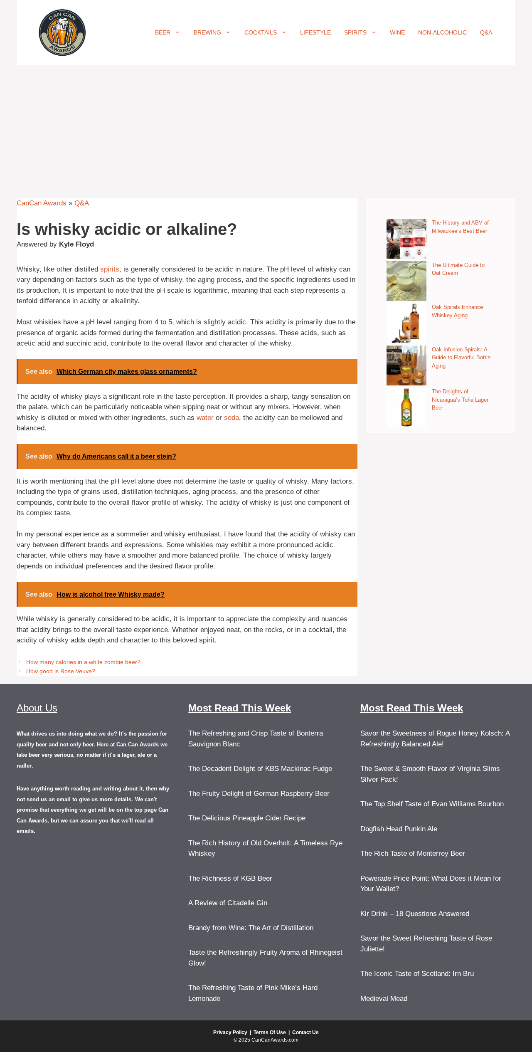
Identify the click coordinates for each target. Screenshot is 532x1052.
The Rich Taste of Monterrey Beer (412, 853)
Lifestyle (315, 32)
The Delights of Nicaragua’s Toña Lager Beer (460, 399)
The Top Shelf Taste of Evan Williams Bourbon (432, 804)
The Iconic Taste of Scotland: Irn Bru (417, 974)
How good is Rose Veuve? (60, 671)
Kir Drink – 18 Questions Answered (414, 914)
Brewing (207, 32)
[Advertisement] (266, 127)
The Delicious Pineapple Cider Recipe (246, 818)
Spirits (355, 32)
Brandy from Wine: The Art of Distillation (250, 928)
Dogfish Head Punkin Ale (398, 829)
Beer (162, 32)
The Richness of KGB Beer (230, 878)
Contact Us (305, 1032)
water (205, 418)
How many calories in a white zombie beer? (83, 662)
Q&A (486, 32)
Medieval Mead (383, 999)
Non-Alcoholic (442, 32)
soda (231, 418)
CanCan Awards (41, 203)
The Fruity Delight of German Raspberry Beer (259, 794)
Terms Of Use (270, 1032)
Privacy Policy (230, 1032)
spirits (109, 269)
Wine (397, 32)
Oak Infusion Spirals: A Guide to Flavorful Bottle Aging (461, 357)
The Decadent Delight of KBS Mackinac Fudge (260, 769)
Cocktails (260, 32)
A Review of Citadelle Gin (227, 903)
